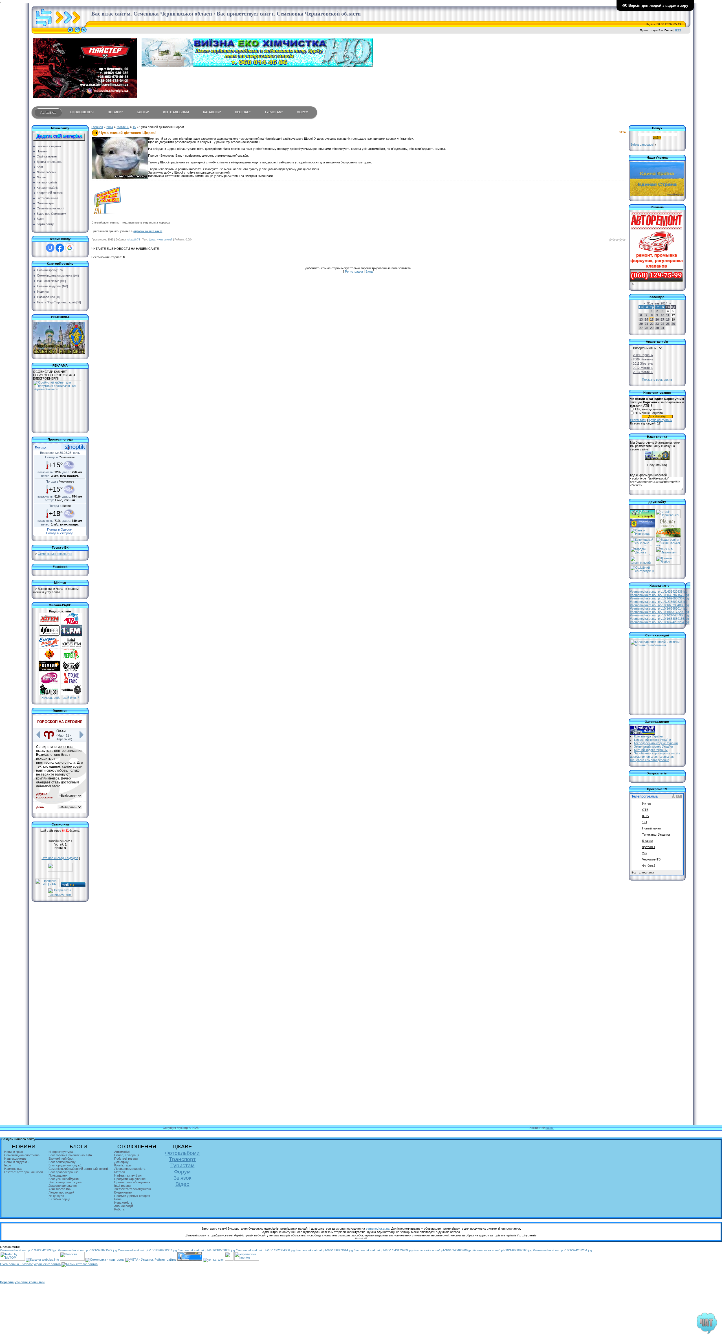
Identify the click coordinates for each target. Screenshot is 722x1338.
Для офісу (121, 1162)
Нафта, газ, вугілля (128, 1175)
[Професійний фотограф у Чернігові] (668, 526)
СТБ (645, 809)
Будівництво (123, 1192)
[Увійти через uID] (50, 248)
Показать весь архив (657, 379)
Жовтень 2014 (657, 303)
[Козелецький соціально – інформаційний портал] (642, 545)
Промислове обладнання (132, 1182)
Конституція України (648, 736)
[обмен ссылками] (213, 1259)
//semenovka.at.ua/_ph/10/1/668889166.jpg (659, 618)
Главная (97, 127)
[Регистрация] (77, 32)
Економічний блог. (61, 1158)
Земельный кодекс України (653, 746)
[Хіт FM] (49, 623)
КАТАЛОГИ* (212, 112)
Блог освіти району (62, 1162)
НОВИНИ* (115, 112)
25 (668, 323)
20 (641, 323)
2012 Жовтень (643, 367)
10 (662, 315)
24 (662, 323)
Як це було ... (58, 1195)
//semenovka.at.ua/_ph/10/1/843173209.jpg (659, 612)
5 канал (647, 840)
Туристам (182, 1165)
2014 (109, 127)
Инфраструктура (61, 1151)
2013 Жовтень (643, 372)
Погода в (60, 457)
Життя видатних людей (65, 1182)
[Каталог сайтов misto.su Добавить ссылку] (79, 1264)
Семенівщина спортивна (54, 275)
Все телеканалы (642, 872)
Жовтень (122, 127)
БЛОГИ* (143, 112)
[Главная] (70, 32)
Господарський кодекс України (656, 743)
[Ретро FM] (49, 682)
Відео (182, 1184)
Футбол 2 (648, 865)
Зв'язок (182, 1178)
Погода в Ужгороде (59, 533)
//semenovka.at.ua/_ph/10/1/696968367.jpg (659, 598)
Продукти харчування (130, 1179)
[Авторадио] (71, 623)
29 (651, 328)
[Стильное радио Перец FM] (71, 658)
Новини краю (46, 270)
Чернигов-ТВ (651, 859)
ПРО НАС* (242, 112)
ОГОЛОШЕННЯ (82, 112)
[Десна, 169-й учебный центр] (642, 554)
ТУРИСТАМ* (274, 112)
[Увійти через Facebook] (60, 248)
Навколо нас (46, 297)
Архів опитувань (660, 420)
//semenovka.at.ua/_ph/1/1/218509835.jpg (658, 601)
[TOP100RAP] (71, 694)
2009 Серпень (643, 355)
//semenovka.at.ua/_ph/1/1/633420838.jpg (658, 591)
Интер (646, 803)
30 (657, 328)
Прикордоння (58, 1175)
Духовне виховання (63, 1185)
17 (662, 319)
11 (667, 315)
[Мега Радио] (49, 658)
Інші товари (122, 1185)
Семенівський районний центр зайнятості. (79, 1168)
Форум (182, 1172)
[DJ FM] (49, 635)
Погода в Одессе (59, 529)
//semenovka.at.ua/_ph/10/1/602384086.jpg (659, 605)
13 (641, 319)
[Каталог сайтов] (229, 1259)
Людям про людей (61, 1192)
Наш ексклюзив (48, 281)
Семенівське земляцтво (55, 553)
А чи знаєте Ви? (60, 1189)
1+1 (644, 822)
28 (646, 328)
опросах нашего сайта (147, 231)
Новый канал (651, 828)
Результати (638, 420)
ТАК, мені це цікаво (648, 409)
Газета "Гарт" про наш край (56, 302)
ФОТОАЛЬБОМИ (176, 112)
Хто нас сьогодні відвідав (60, 858)
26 (673, 323)
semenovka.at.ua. (378, 1228)
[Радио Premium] (49, 670)
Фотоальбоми (182, 1153)
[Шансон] (49, 694)
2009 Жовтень (643, 359)
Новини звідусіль (49, 286)
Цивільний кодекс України (652, 739)
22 (651, 323)
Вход (369, 271)
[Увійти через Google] (69, 247)
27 (641, 328)
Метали (119, 1172)
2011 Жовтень (643, 363)
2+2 (644, 853)
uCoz (550, 1127)
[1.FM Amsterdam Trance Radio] (71, 635)
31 (662, 328)
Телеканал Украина (656, 834)
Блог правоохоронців (63, 1172)
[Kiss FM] (71, 647)
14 (646, 319)
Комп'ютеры (122, 1165)
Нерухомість (123, 1202)
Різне (118, 1199)
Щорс (152, 239)
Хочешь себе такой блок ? (60, 697)
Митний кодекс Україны (651, 750)
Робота (119, 1209)
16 (657, 319)
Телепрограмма (644, 796)
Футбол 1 (648, 847)
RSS (678, 30)
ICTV (645, 816)
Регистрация (354, 271)
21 (646, 323)
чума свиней (164, 239)
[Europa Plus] (49, 647)
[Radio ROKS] (71, 670)
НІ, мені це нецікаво (649, 413)
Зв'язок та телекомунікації (132, 1189)
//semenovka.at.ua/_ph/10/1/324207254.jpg (659, 622)
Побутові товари (126, 1158)
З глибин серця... (61, 1199)
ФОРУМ (302, 112)
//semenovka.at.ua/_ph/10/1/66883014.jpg (658, 608)
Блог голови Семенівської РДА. (71, 1155)
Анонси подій (123, 1206)
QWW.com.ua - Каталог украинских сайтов (30, 1264)
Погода (40, 447)
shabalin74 (133, 239)
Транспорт (182, 1159)
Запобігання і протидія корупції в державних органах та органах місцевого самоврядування (655, 757)
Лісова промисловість (130, 1168)
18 (668, 319)
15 (134, 127)
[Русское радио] (71, 682)
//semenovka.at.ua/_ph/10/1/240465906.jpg (659, 615)
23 (657, 323)
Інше (40, 291)
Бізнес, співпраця (126, 1155)
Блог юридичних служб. (65, 1165)
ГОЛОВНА (48, 112)
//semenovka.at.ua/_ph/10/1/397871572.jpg (659, 595)
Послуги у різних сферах (132, 1195)
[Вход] (84, 32)
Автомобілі (121, 1151)
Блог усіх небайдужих (64, 1179)
